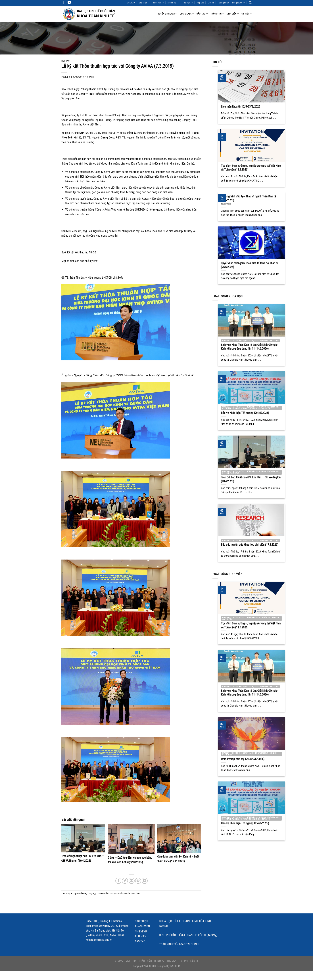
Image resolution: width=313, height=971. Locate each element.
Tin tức (113, 893)
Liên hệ (211, 2)
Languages (237, 2)
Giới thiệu (143, 2)
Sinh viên (231, 13)
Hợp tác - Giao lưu (101, 893)
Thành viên (156, 2)
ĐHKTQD (131, 2)
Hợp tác (200, 2)
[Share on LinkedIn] (145, 881)
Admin (90, 77)
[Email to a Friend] (132, 881)
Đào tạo (201, 13)
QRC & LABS (186, 13)
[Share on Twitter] (125, 881)
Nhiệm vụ (172, 2)
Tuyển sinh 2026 (166, 13)
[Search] (250, 2)
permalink (135, 893)
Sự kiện (245, 13)
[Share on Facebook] (118, 881)
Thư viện (186, 2)
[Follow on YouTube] (69, 3)
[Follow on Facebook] (64, 3)
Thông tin (216, 13)
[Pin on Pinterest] (138, 881)
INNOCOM (175, 966)
